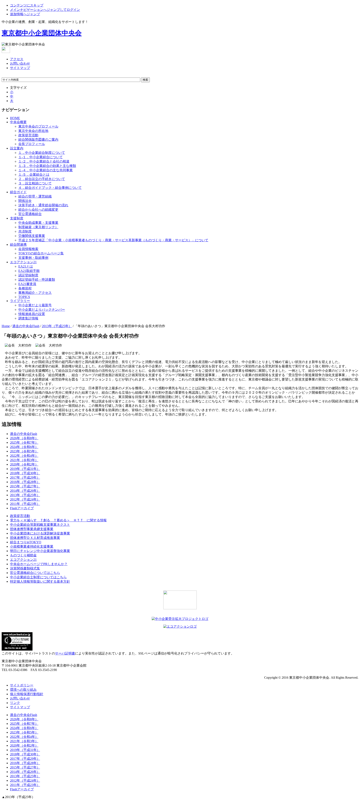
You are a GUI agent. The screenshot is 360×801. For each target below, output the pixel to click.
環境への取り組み (23, 689)
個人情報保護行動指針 (26, 694)
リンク (15, 703)
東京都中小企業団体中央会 (42, 33)
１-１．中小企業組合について (40, 157)
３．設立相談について (35, 183)
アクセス (16, 59)
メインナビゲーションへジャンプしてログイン (45, 9)
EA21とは (25, 266)
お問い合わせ (20, 63)
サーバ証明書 (65, 653)
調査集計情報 (28, 318)
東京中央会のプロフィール (38, 126)
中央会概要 (18, 122)
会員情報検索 (28, 249)
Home (6, 326)
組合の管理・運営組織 (35, 196)
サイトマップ (20, 68)
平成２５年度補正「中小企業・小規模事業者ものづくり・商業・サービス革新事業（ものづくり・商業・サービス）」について (113, 240)
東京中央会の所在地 (33, 131)
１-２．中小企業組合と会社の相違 (43, 161)
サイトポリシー (21, 685)
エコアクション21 (23, 262)
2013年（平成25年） (57, 326)
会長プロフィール (31, 144)
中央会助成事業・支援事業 (38, 222)
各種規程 (25, 288)
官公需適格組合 (30, 214)
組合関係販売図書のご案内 (38, 139)
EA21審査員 (27, 284)
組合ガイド (18, 192)
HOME (15, 118)
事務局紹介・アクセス (35, 292)
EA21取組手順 (29, 271)
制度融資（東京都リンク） (38, 227)
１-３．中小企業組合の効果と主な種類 (47, 166)
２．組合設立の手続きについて (41, 179)
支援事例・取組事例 (33, 257)
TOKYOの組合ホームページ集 (41, 253)
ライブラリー (20, 301)
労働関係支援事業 (31, 236)
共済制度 (25, 231)
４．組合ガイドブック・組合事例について (50, 187)
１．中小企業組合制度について (41, 152)
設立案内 (16, 148)
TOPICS (24, 297)
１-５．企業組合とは (33, 174)
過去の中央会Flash (25, 326)
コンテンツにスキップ (26, 5)
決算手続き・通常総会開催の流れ (43, 205)
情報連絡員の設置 (31, 314)
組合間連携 (18, 244)
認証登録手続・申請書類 (36, 279)
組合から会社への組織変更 (38, 209)
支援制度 (16, 218)
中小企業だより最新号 (35, 305)
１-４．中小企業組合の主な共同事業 (45, 170)
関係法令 (25, 201)
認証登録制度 (28, 275)
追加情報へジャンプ (25, 14)
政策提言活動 (28, 135)
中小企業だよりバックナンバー (41, 309)
